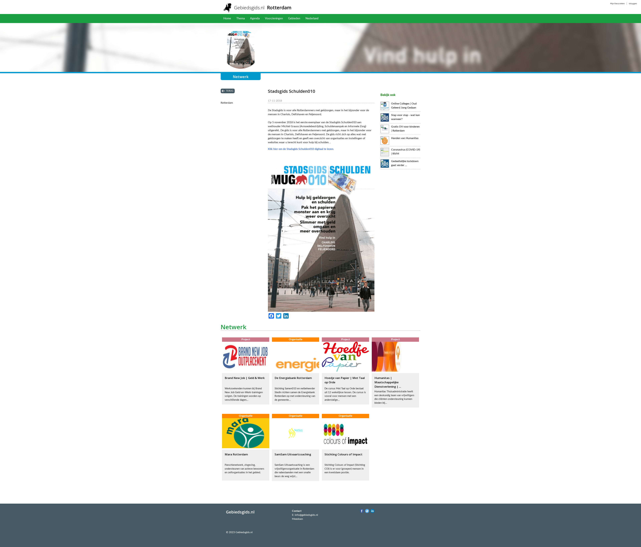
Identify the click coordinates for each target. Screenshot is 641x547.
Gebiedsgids (262, 7)
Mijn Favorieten (617, 3)
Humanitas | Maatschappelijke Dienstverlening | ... (387, 382)
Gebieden (294, 18)
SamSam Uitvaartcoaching (293, 454)
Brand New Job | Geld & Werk (245, 378)
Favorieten (330, 18)
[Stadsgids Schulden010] (321, 311)
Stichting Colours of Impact (343, 454)
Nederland (311, 18)
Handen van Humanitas (404, 138)
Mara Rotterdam (236, 454)
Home (227, 18)
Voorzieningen (274, 18)
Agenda (255, 18)
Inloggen (633, 3)
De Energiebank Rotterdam (293, 378)
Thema (240, 18)
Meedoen (297, 519)
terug (229, 91)
